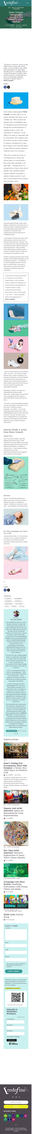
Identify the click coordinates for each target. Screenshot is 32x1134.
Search (16, 1106)
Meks (12, 1128)
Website (7, 956)
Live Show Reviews (10, 878)
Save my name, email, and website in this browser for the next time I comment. (16, 965)
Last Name (10, 1030)
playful (7, 606)
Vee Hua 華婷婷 (10, 25)
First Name (10, 1025)
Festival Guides (9, 909)
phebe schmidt (9, 603)
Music (19, 878)
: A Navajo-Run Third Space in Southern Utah (15, 768)
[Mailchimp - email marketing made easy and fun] (13, 1044)
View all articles (11, 730)
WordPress (23, 1128)
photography (19, 603)
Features (17, 9)
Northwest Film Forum (12, 647)
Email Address (11, 1019)
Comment (7, 928)
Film (5, 759)
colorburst (8, 598)
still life (21, 606)
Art (9, 7)
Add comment (19, 26)
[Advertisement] (16, 46)
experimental (8, 601)
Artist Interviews (18, 7)
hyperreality (18, 601)
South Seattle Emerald (18, 640)
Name (7, 942)
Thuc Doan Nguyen (10, 919)
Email (7, 949)
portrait (14, 606)
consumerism (17, 598)
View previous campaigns (13, 1036)
